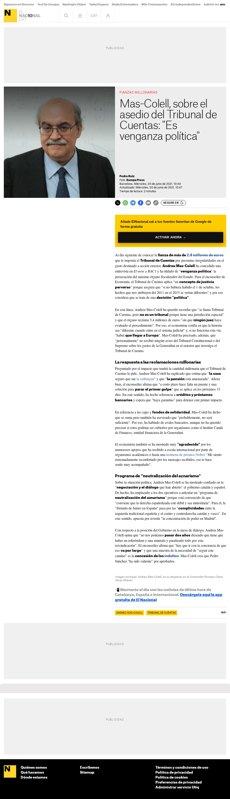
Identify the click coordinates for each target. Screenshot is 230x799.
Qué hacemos (32, 772)
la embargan (145, 378)
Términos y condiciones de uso (181, 767)
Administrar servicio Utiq (177, 787)
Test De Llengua (48, 4)
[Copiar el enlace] (156, 202)
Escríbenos (89, 767)
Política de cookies (171, 777)
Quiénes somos (34, 767)
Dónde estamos (34, 777)
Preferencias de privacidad (178, 782)
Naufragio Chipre (74, 4)
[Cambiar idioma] (94, 15)
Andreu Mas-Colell (129, 613)
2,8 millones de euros (205, 255)
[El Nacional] (10, 15)
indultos (171, 556)
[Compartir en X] (117, 202)
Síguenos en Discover (19, 4)
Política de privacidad (174, 772)
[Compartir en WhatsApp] (125, 202)
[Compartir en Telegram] (133, 202)
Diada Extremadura (125, 4)
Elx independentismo (186, 4)
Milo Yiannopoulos (154, 4)
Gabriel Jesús (213, 4)
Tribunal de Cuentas (162, 613)
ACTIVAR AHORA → (171, 237)
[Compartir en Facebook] (140, 202)
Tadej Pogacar (99, 4)
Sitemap (87, 772)
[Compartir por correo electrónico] (148, 202)
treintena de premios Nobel (185, 454)
